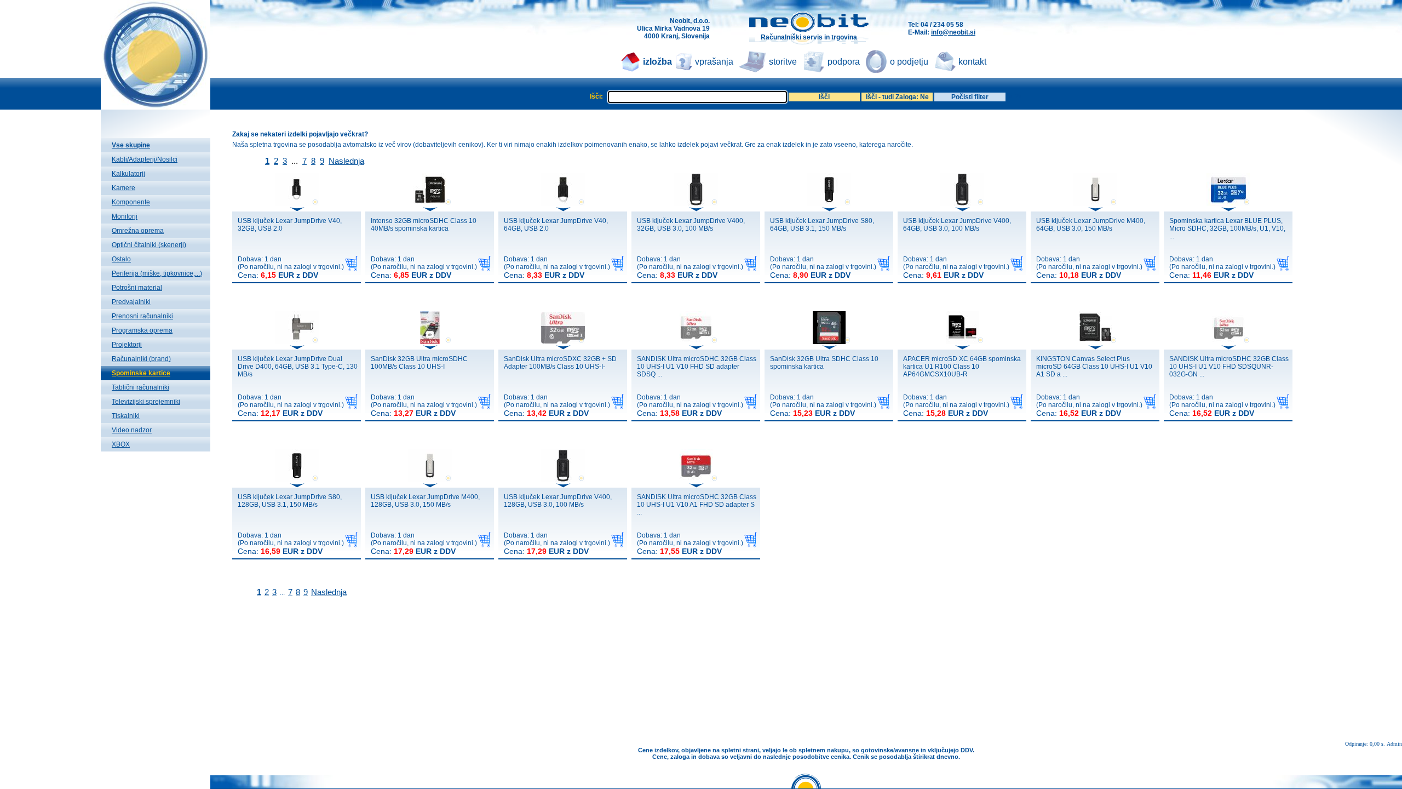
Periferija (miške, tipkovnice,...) (157, 273)
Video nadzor (132, 430)
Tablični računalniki (140, 387)
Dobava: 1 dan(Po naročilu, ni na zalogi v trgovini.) (291, 267)
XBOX (121, 444)
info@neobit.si (953, 32)
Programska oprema (142, 330)
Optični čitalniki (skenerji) (149, 245)
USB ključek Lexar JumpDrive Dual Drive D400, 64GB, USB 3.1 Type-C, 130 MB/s (298, 366)
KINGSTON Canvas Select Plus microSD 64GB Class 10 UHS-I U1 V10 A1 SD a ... (1094, 366)
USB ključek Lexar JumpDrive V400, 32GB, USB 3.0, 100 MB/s (691, 224)
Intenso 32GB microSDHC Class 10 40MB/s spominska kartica (423, 224)
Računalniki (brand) (141, 359)
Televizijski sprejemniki (146, 401)
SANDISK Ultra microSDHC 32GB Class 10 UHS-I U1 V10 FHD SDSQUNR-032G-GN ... (1229, 366)
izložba (657, 61)
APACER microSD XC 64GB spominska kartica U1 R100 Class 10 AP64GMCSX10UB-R (962, 366)
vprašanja (714, 61)
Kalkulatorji (128, 174)
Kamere (123, 188)
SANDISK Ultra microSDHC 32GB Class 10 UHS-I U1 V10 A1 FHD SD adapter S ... (696, 504)
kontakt (972, 61)
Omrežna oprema (138, 231)
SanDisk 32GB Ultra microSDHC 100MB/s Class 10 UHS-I (419, 362)
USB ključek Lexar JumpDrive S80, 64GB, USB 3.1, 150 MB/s (822, 224)
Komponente (131, 202)
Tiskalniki (126, 416)
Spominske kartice (141, 373)
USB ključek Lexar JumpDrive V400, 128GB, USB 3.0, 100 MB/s (558, 500)
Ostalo (121, 259)
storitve (783, 61)
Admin (1394, 744)
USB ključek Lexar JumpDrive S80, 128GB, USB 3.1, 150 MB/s (290, 500)
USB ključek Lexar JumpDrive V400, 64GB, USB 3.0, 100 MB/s (957, 224)
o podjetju (909, 61)
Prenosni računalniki (142, 316)
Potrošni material (137, 287)
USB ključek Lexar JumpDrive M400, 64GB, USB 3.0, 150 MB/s (1090, 224)
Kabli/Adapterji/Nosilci (144, 159)
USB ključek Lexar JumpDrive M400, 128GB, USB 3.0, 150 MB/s (425, 500)
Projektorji (127, 344)
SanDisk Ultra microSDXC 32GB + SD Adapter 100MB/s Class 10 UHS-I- (560, 362)
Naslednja (346, 160)
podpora (844, 61)
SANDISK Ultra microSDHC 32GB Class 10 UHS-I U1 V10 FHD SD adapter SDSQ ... (696, 366)
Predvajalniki (131, 302)
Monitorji (124, 216)
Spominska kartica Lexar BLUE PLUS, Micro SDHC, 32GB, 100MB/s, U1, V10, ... (1227, 228)
